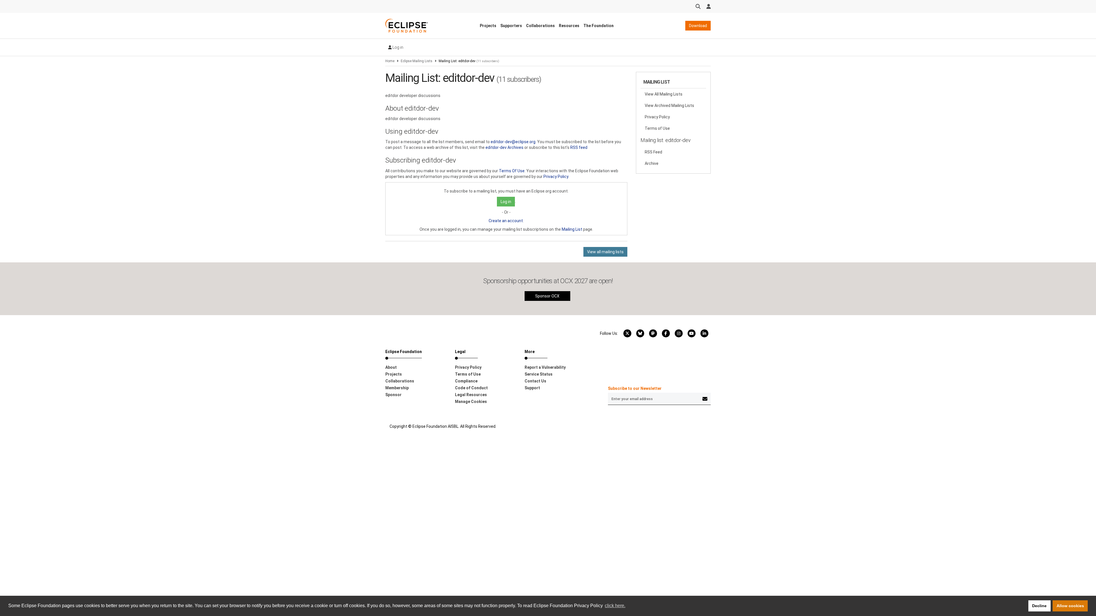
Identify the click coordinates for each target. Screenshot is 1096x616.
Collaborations (540, 25)
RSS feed (578, 147)
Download (698, 25)
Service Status (539, 374)
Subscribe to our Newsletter (635, 388)
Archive (651, 163)
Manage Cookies (471, 401)
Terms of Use (657, 128)
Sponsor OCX (547, 296)
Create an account (506, 220)
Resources (569, 25)
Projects (488, 25)
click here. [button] (615, 605)
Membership (397, 388)
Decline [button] (1039, 605)
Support (532, 388)
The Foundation (598, 25)
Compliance (466, 381)
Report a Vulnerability (545, 367)
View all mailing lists (605, 252)
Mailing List (572, 229)
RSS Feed (653, 152)
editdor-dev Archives (504, 147)
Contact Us (535, 381)
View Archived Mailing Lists (669, 105)
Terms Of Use (512, 171)
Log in (397, 47)
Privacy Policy (555, 176)
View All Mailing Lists (663, 94)
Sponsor (393, 394)
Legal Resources (471, 394)
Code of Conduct (471, 388)
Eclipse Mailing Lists (416, 61)
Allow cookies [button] (1070, 605)
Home (389, 61)
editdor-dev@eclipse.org (513, 141)
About (391, 367)
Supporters (511, 25)
